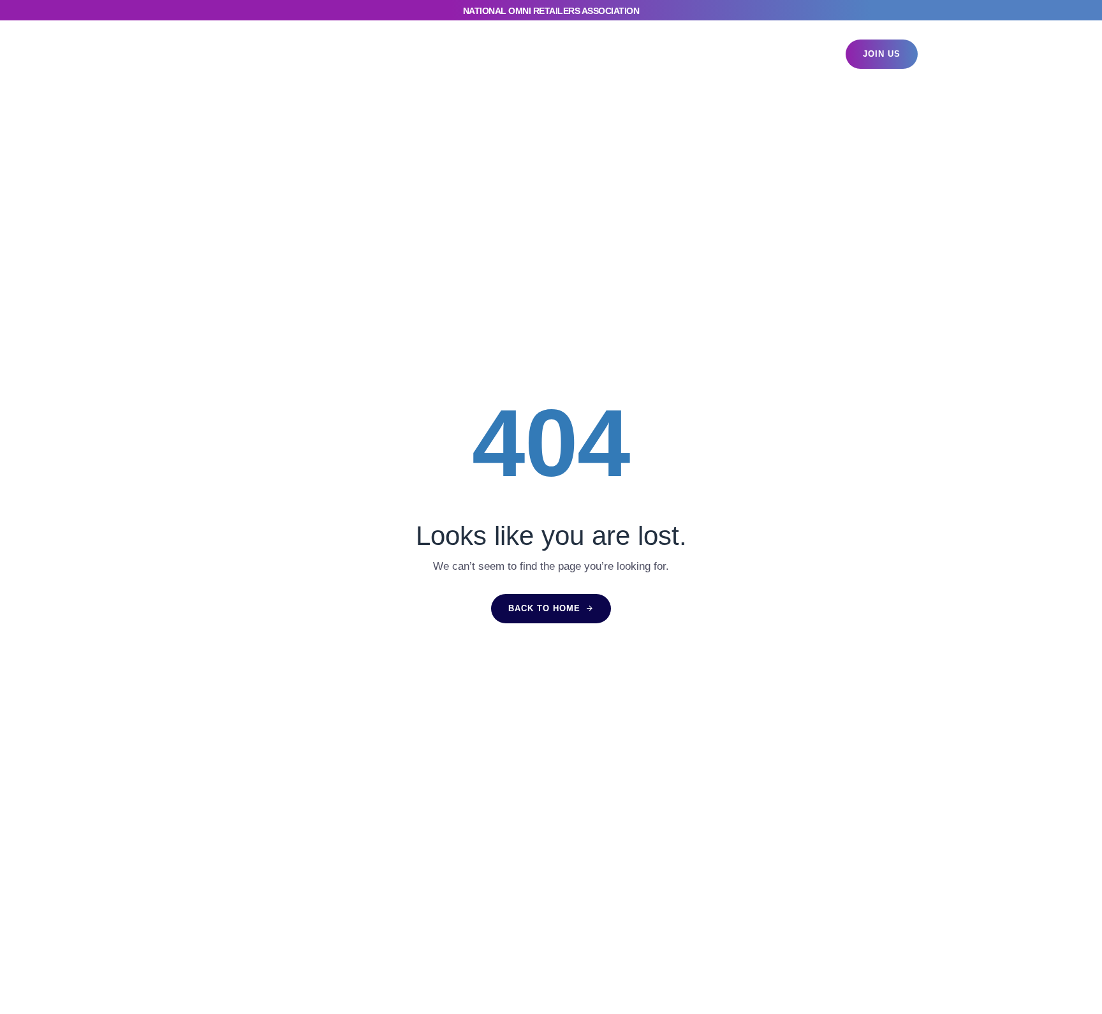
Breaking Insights (504, 53)
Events (348, 53)
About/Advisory (693, 53)
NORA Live (412, 53)
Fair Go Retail (600, 53)
